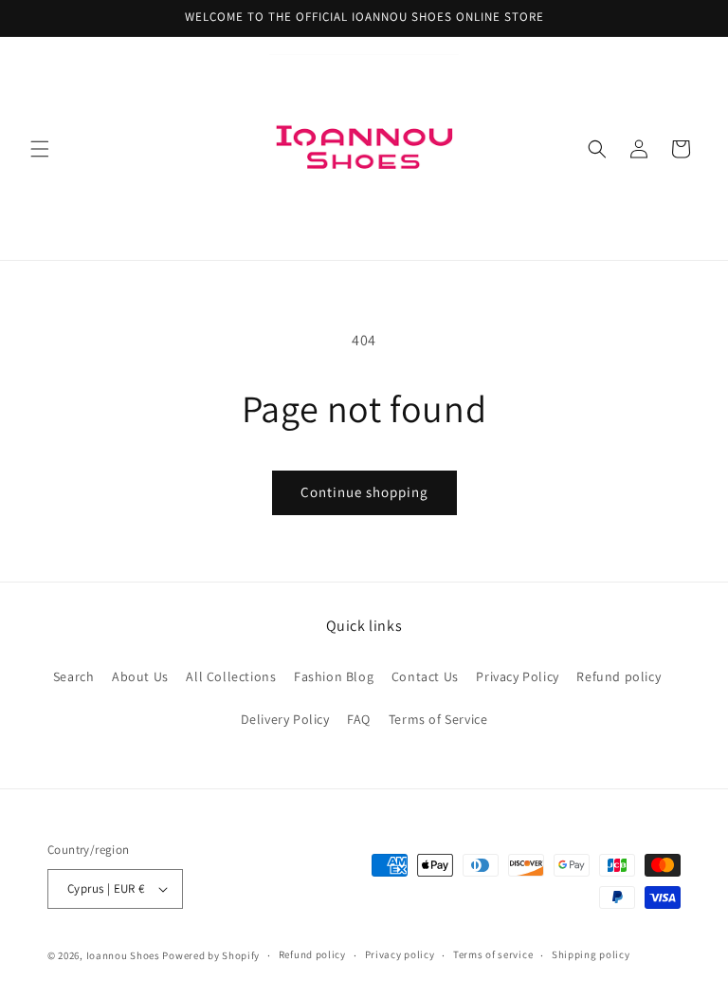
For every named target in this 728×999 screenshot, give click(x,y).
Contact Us (425, 676)
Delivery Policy (285, 719)
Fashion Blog (333, 676)
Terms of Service (438, 719)
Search (74, 676)
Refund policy (618, 676)
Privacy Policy (517, 676)
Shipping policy (591, 954)
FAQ (359, 719)
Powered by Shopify (211, 955)
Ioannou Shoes (123, 955)
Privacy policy (400, 954)
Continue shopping (364, 492)
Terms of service (493, 954)
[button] (40, 149)
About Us (140, 676)
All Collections (231, 676)
